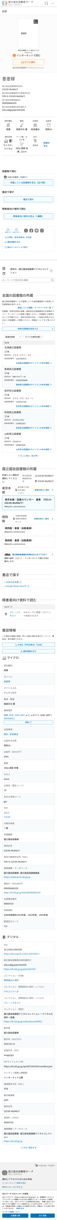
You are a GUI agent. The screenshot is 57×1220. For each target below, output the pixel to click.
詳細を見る (46, 144)
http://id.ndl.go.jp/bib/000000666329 (22, 892)
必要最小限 (15, 1215)
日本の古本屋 (12, 582)
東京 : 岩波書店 (11, 734)
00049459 (8, 718)
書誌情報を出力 (13, 242)
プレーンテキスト (15, 614)
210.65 (7, 816)
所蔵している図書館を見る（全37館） (28, 182)
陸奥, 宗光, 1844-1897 (14, 715)
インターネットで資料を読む (14, 1183)
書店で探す (28, 199)
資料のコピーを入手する (12, 1187)
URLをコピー (17, 232)
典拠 (27, 722)
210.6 (6, 812)
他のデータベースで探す (17, 247)
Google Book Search (16, 586)
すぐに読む (30, 62)
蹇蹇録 (7, 681)
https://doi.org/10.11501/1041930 (20, 953)
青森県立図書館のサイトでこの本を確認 (32, 384)
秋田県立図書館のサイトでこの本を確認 (32, 427)
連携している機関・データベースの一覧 (34, 307)
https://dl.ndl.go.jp (13, 1141)
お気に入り (8, 232)
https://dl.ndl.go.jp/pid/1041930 (20, 969)
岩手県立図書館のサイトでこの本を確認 (32, 406)
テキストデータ (11, 991)
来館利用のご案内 (42, 490)
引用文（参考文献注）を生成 (19, 237)
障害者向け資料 (11, 980)
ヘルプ (40, 320)
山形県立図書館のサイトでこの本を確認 (32, 449)
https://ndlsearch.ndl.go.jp (17, 877)
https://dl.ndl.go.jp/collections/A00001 (23, 1021)
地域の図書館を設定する (28, 328)
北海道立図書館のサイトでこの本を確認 (32, 363)
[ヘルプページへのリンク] (31, 52)
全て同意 (42, 1215)
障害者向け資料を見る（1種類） (28, 216)
